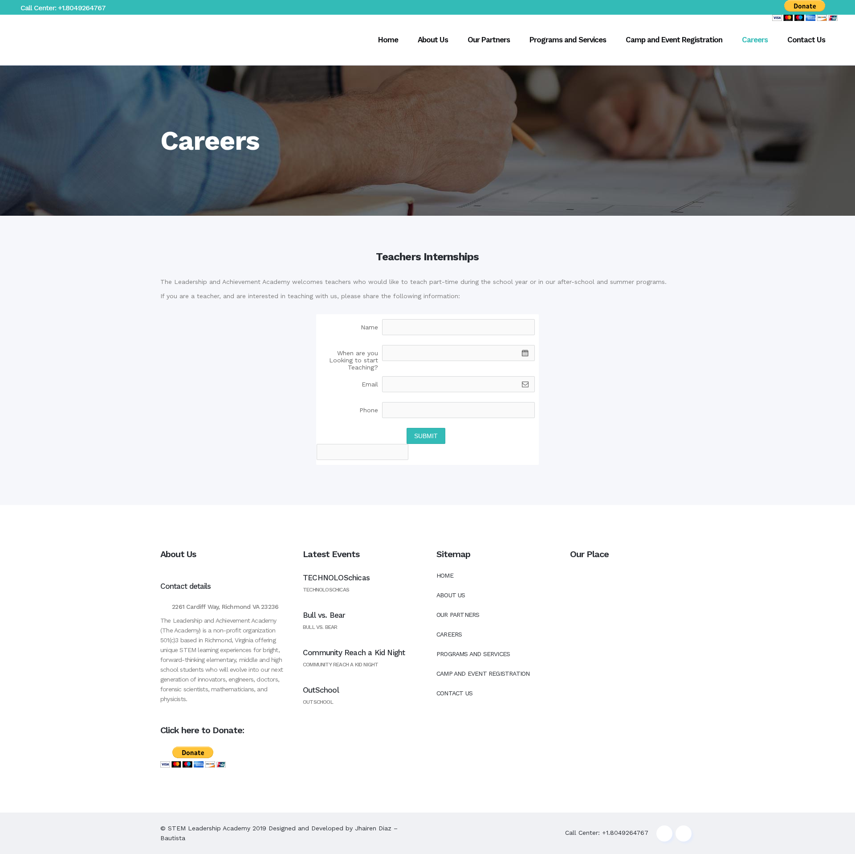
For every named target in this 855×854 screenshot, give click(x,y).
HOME (444, 575)
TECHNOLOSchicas (336, 577)
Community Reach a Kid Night (354, 652)
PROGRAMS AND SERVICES (473, 653)
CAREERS (449, 634)
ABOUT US (450, 595)
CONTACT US (454, 693)
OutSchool (321, 690)
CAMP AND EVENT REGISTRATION (482, 673)
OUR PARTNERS (457, 614)
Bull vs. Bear (324, 615)
